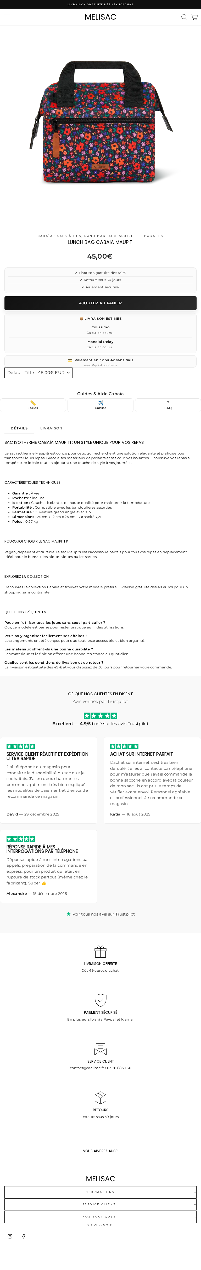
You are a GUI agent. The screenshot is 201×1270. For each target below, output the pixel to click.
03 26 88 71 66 (119, 1068)
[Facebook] (23, 1236)
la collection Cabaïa (41, 587)
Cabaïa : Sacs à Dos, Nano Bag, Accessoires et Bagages (100, 236)
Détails (19, 428)
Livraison (51, 428)
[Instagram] (9, 1236)
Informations (99, 1192)
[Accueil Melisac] (100, 1178)
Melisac (100, 17)
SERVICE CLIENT (99, 1204)
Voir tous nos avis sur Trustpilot (103, 914)
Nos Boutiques (99, 1216)
